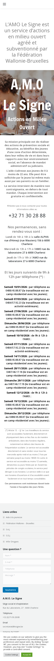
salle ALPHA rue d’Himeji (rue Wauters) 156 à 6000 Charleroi (27, 240)
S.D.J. (8, 535)
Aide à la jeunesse (14, 517)
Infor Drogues (12, 541)
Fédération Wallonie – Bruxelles (20, 523)
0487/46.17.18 (14, 372)
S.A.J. (8, 529)
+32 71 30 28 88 (27, 215)
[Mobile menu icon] (4, 4)
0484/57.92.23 (13, 302)
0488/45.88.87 (13, 290)
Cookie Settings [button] (11, 654)
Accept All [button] (27, 654)
